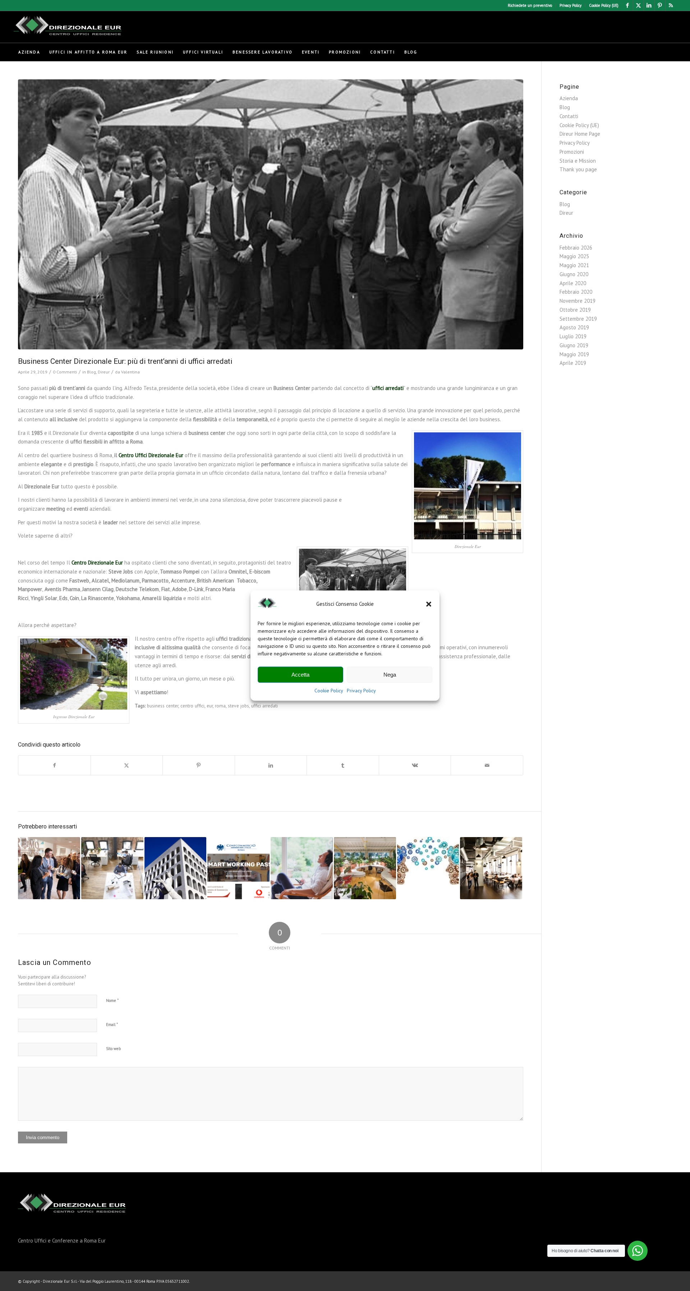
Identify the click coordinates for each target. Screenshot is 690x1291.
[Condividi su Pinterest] (199, 765)
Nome (112, 1000)
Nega (389, 675)
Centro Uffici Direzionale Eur (151, 455)
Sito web (113, 1048)
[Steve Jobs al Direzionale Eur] (270, 214)
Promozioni (572, 151)
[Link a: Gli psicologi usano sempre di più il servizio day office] (428, 861)
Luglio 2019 (573, 336)
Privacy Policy (361, 691)
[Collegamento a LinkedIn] (649, 5)
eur (210, 705)
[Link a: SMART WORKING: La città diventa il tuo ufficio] (238, 868)
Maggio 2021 (574, 265)
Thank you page (578, 169)
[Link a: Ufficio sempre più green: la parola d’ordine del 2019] (365, 868)
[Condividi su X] (127, 765)
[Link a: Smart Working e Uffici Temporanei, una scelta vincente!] (302, 868)
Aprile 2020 (573, 283)
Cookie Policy (328, 691)
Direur (104, 372)
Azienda (569, 98)
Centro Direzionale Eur (97, 562)
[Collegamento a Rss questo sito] (671, 5)
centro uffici (192, 705)
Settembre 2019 (578, 318)
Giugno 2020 (574, 274)
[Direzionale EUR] (67, 27)
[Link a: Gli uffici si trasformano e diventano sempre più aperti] (112, 868)
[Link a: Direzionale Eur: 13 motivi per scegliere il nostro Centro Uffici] (175, 868)
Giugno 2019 (574, 345)
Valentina (130, 372)
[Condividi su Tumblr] (343, 765)
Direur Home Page (580, 133)
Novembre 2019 (577, 300)
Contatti (569, 116)
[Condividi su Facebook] (54, 765)
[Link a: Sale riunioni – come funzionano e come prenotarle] (49, 868)
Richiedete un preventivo (530, 5)
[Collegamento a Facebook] (627, 5)
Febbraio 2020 (576, 291)
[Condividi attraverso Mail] (487, 765)
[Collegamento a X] (638, 5)
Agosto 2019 (574, 327)
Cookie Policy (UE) (603, 5)
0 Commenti (65, 372)
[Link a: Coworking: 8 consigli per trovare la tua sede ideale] (491, 868)
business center (162, 705)
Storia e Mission (578, 160)
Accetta (300, 675)
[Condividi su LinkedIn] (271, 765)
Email (112, 1024)
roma (220, 705)
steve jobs (238, 705)
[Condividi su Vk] (415, 765)
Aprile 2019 (573, 362)
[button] (428, 604)
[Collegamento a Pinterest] (660, 5)
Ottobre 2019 (575, 309)
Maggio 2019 (574, 354)
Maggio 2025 (574, 256)
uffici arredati (388, 388)
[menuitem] (530, 5)
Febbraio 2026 (576, 247)
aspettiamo (154, 692)
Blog (91, 372)
